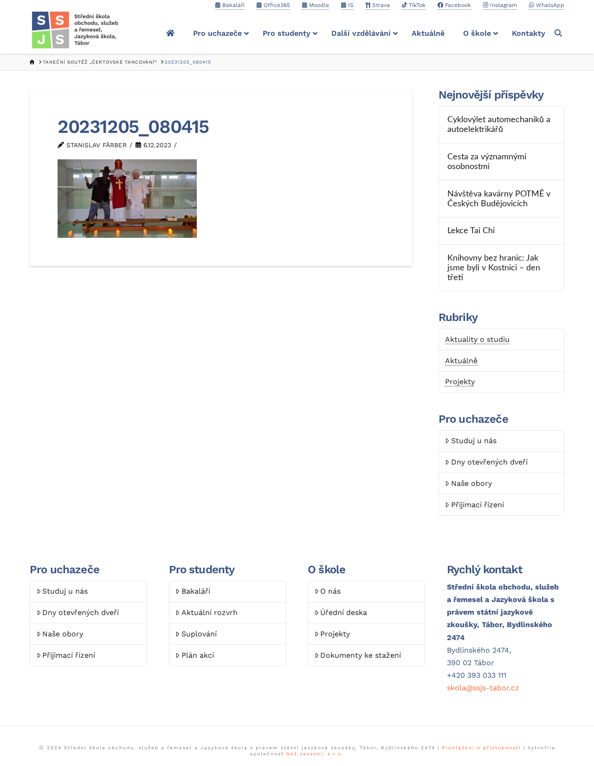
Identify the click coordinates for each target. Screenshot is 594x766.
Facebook (457, 5)
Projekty (460, 381)
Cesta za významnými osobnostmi (486, 161)
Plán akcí (197, 655)
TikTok (416, 5)
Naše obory (471, 483)
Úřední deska (343, 612)
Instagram (502, 5)
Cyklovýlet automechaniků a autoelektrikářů (498, 124)
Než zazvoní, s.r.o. (315, 753)
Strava (380, 5)
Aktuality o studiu (477, 339)
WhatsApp (549, 5)
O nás (330, 591)
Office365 (276, 5)
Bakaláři (232, 5)
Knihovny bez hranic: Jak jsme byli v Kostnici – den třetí (493, 268)
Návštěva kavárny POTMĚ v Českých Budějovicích (498, 199)
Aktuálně (461, 360)
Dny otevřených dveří (489, 462)
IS (350, 5)
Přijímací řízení (477, 504)
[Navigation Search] (559, 33)
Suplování (199, 633)
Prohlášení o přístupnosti (481, 747)
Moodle (318, 5)
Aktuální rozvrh (209, 612)
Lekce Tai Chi (471, 231)
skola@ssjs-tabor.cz (483, 687)
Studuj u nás (474, 440)
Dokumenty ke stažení (360, 655)
